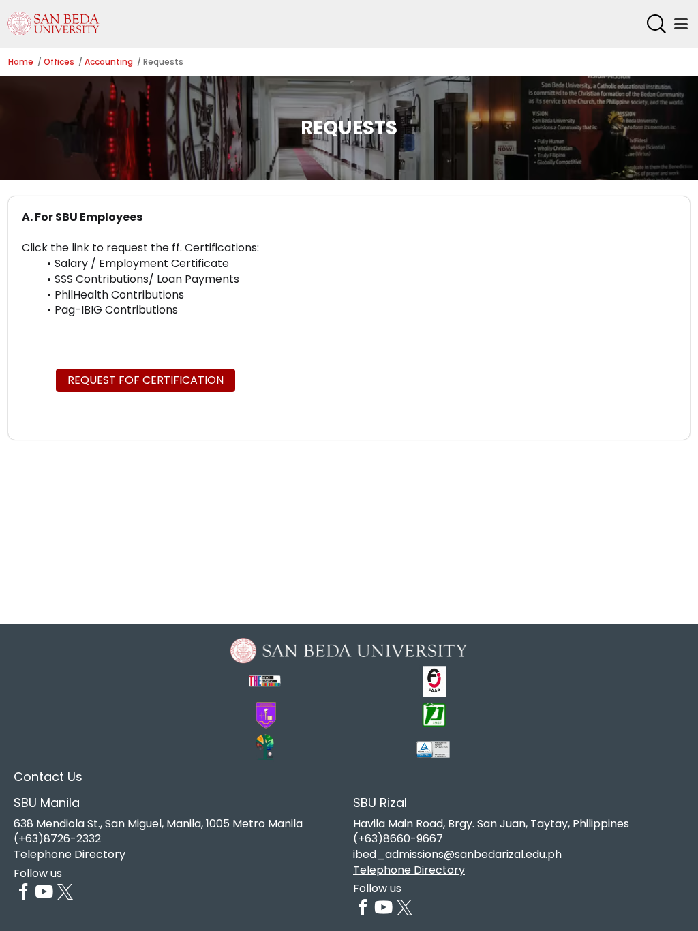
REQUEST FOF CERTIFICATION (145, 380)
